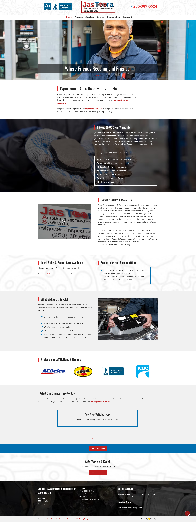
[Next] (185, 50)
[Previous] (11, 50)
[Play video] (64, 221)
